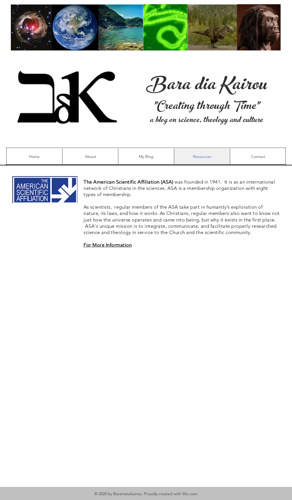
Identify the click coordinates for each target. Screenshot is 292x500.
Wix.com (190, 493)
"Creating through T (197, 107)
